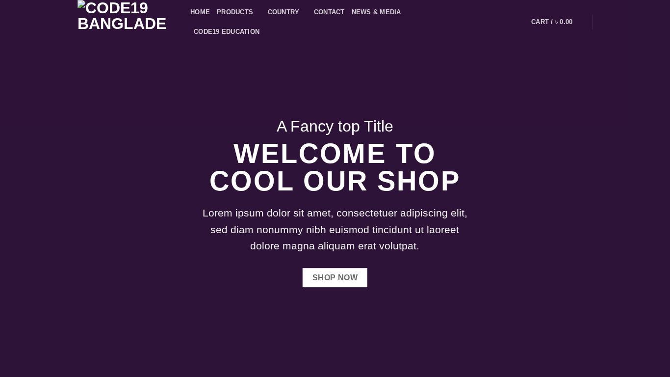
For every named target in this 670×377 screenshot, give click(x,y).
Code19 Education (226, 31)
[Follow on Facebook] (492, 22)
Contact (329, 12)
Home (200, 12)
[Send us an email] (505, 22)
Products (235, 12)
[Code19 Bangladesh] (126, 22)
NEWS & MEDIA (376, 12)
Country (284, 12)
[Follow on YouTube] (518, 22)
